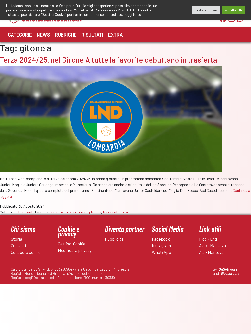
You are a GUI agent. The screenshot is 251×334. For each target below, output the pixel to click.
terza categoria (115, 212)
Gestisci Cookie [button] (206, 10)
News (43, 35)
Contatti (18, 245)
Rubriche (65, 35)
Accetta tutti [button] (233, 10)
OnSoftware (228, 269)
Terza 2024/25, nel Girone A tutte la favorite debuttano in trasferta (108, 59)
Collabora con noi (26, 252)
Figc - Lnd (208, 238)
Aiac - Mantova (212, 245)
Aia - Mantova (211, 252)
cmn (82, 212)
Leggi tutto (132, 14)
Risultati (92, 35)
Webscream (230, 273)
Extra (115, 35)
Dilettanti (26, 212)
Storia (16, 238)
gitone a (94, 212)
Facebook (161, 238)
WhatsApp (161, 252)
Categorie (20, 35)
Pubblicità (114, 238)
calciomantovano (63, 212)
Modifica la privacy (75, 250)
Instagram (161, 245)
